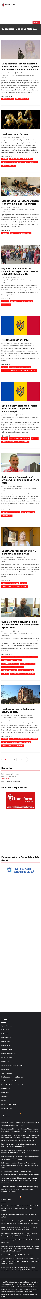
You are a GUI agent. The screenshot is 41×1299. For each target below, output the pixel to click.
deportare (24, 559)
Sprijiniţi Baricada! (6, 1026)
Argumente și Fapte (7, 1049)
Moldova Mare (30, 75)
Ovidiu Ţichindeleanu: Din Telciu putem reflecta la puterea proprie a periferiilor (20, 625)
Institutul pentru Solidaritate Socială (12, 1085)
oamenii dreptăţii (31, 488)
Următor (21, 759)
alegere (9, 140)
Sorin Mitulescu (22, 586)
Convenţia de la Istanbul (23, 280)
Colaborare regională (30, 657)
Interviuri (16, 512)
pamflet (4, 77)
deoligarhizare (15, 345)
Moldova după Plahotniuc (15, 340)
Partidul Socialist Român (8, 1104)
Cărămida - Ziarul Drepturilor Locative (12, 1065)
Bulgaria (17, 657)
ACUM (9, 345)
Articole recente (8, 99)
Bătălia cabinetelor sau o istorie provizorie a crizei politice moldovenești (19, 408)
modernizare (22, 488)
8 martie (9, 280)
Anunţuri (5, 233)
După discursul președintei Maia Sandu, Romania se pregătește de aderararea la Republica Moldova (20, 66)
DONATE (34, 22)
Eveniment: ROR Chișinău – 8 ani (11, 1214)
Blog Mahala (5, 1092)
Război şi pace (14, 583)
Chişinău (14, 280)
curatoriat (31, 209)
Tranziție (5, 673)
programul (9, 211)
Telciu (31, 633)
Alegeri (5, 159)
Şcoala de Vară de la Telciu (9, 1081)
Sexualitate (6, 304)
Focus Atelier (5, 1069)
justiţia (9, 488)
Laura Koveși (14, 488)
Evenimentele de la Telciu (10, 663)
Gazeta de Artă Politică (8, 1053)
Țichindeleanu (5, 635)
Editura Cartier (5, 1045)
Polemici (12, 162)
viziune (3, 490)
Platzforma (6, 1199)
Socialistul (4, 1096)
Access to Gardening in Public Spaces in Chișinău (16, 1240)
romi (29, 559)
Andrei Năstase (11, 717)
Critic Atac (5, 1116)
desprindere (10, 633)
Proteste (5, 301)
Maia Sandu (22, 75)
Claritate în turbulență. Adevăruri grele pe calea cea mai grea (19, 1156)
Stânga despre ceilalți (9, 670)
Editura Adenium (6, 1038)
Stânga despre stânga (26, 670)
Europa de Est (18, 633)
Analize (5, 367)
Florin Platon (27, 159)
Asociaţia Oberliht (23, 209)
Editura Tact (5, 1030)
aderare (9, 75)
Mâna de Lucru (5, 1088)
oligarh (21, 345)
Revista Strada (5, 1061)
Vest (32, 140)
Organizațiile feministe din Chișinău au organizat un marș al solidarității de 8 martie (19, 271)
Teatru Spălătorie (6, 1073)
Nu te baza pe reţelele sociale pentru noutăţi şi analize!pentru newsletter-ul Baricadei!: (10, 777)
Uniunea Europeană (17, 673)
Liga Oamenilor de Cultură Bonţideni (12, 1077)
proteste (12, 720)
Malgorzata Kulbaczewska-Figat (20, 367)
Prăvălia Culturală (6, 1057)
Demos (3, 1100)
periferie (4, 211)
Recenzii (23, 583)
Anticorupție (6, 512)
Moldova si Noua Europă (14, 134)
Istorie (5, 162)
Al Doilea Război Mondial (14, 559)
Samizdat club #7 (6, 1255)
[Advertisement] (21, 15)
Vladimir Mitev (7, 515)
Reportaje (14, 301)
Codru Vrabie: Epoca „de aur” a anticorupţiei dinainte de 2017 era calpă (20, 480)
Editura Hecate (5, 1041)
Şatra (32, 559)
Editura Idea (5, 1034)
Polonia (32, 663)
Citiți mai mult (5, 96)
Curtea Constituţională (21, 417)
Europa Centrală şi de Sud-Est (12, 660)
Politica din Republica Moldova (26, 162)
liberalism (16, 140)
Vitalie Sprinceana (22, 442)
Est (12, 140)
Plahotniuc (27, 345)
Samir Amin (26, 633)
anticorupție (15, 75)
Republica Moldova (22, 99)
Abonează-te (5, 779)
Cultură (13, 233)
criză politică (10, 417)
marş (32, 280)
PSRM (32, 345)
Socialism (20, 667)
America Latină (7, 657)
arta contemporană (12, 209)
